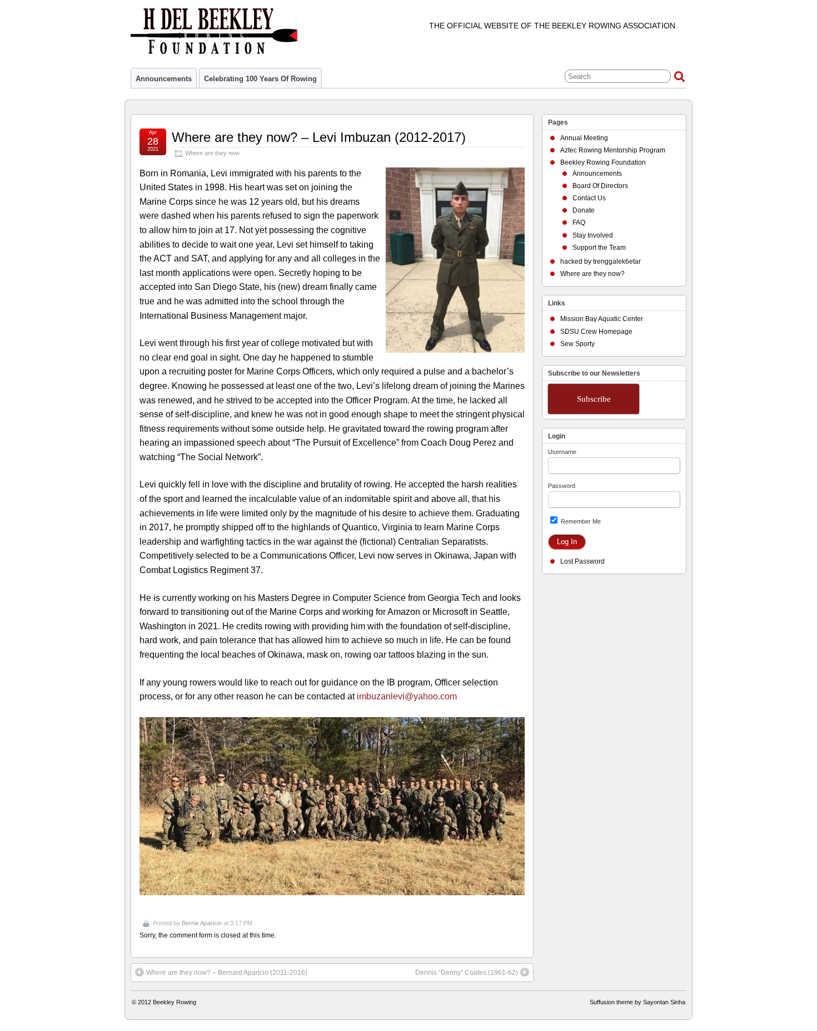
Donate (583, 210)
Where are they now (212, 153)
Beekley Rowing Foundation (603, 162)
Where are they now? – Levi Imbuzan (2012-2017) (319, 137)
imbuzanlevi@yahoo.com (407, 696)
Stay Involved (592, 235)
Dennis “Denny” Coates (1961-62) (466, 972)
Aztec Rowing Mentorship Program (612, 150)
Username (562, 451)
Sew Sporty (577, 344)
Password (561, 485)
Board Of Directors (600, 186)
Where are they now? (592, 274)
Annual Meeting (584, 138)
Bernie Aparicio (202, 923)
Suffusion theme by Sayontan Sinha (637, 1002)
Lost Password (582, 561)
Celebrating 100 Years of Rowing (260, 79)
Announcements (164, 79)
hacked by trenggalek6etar (600, 261)
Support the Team (599, 247)
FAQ (578, 222)
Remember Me (580, 521)
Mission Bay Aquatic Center (601, 319)
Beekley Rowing (174, 1002)
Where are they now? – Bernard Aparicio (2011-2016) (226, 972)
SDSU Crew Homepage (596, 332)
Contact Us (589, 198)
